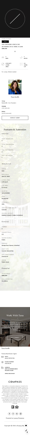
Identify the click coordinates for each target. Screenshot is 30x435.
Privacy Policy (21, 425)
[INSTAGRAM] (13, 413)
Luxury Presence (19, 418)
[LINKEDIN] (16, 413)
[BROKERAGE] (20, 413)
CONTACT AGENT (15, 117)
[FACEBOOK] (9, 413)
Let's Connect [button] (15, 337)
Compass (24, 387)
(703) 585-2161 (6, 108)
